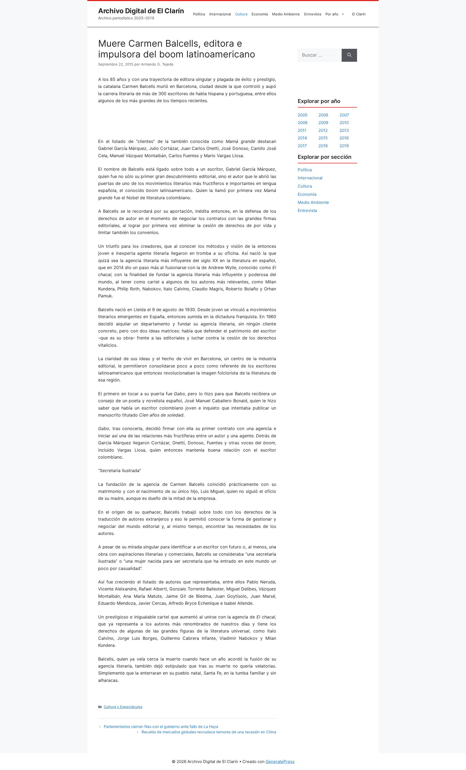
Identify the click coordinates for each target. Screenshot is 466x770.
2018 (323, 145)
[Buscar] (349, 55)
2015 (323, 137)
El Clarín (359, 14)
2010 (344, 122)
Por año (331, 14)
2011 (302, 130)
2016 (344, 137)
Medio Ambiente (286, 14)
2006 (323, 115)
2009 (323, 122)
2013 (344, 130)
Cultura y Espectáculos (123, 706)
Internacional (220, 14)
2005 (302, 115)
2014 (302, 137)
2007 (344, 115)
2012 (323, 130)
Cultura (241, 14)
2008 (302, 122)
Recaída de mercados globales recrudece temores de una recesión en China (209, 732)
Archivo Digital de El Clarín (141, 11)
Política (199, 14)
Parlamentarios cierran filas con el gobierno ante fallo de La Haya (161, 726)
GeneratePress (280, 761)
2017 (302, 145)
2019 (344, 145)
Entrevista (312, 14)
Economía (260, 14)
